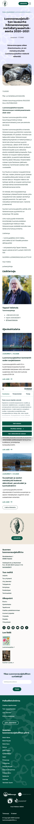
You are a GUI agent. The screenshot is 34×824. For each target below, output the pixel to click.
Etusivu (4, 12)
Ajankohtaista (10, 12)
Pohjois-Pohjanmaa (8, 770)
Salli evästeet (17, 423)
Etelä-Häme (6, 737)
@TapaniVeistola (12, 320)
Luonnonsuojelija (7, 647)
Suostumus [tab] (5, 394)
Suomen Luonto (7, 662)
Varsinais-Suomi (7, 782)
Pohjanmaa (6, 763)
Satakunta (5, 776)
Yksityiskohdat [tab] (17, 394)
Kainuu (4, 747)
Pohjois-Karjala (7, 766)
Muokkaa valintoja (16, 428)
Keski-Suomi (6, 750)
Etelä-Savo (6, 744)
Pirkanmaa (5, 760)
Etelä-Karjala (6, 741)
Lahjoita (23, 3)
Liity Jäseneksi (10, 723)
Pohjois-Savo (6, 773)
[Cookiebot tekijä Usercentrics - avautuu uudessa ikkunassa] (24, 389)
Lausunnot (6, 354)
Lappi (4, 757)
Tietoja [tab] (28, 394)
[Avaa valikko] (30, 3)
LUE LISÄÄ (5, 379)
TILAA (17, 689)
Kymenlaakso (6, 753)
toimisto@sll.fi (7, 567)
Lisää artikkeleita (10, 507)
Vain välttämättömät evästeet (17, 433)
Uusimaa (5, 779)
